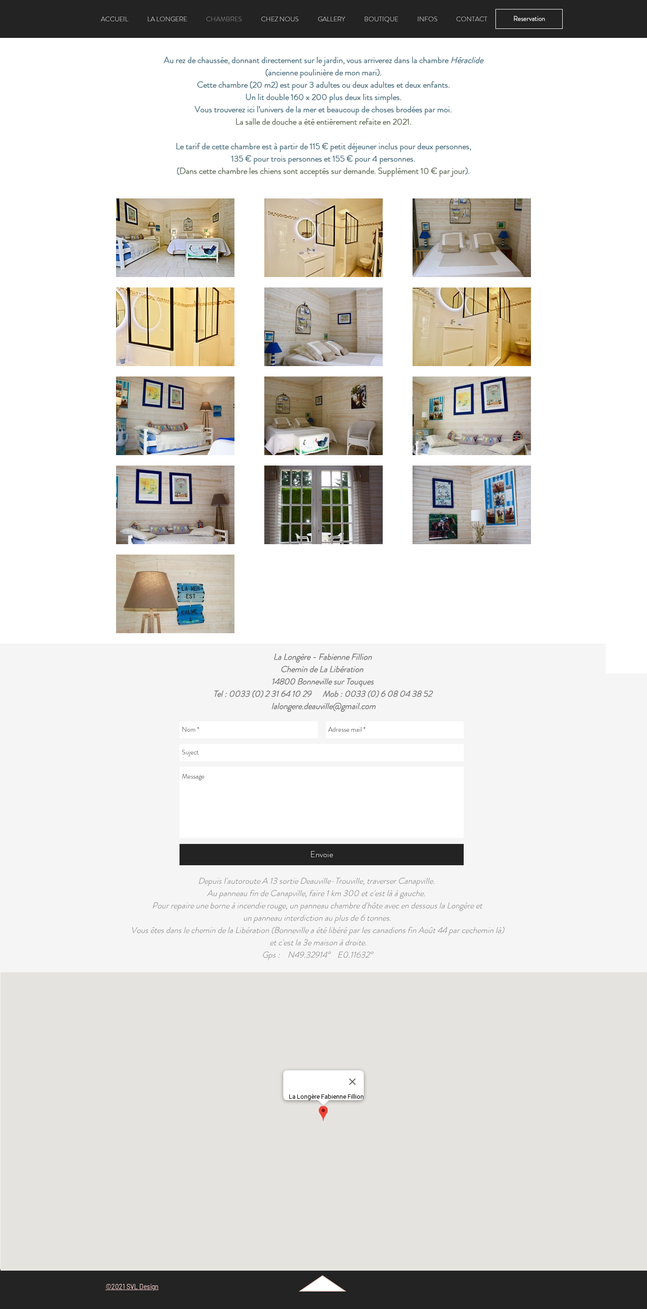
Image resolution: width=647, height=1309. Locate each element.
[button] (427, 19)
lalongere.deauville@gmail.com (323, 706)
